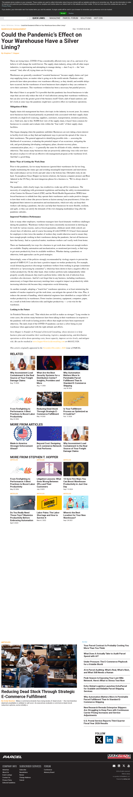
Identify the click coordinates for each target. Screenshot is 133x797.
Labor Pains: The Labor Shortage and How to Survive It (48, 515)
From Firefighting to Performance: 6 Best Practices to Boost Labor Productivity (22, 413)
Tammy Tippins (10, 701)
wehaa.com (126, 779)
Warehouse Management (13, 29)
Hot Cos (98, 18)
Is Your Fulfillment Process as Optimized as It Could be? (75, 411)
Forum (47, 766)
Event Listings (7, 775)
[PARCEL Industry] (12, 757)
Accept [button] (63, 13)
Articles (36, 424)
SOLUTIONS (86, 18)
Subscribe (22, 770)
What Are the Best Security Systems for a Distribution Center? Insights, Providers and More (48, 377)
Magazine (55, 18)
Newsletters (23, 772)
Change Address (25, 777)
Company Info (9, 766)
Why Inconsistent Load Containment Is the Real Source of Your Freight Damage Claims (22, 376)
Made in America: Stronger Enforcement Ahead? (21, 446)
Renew (21, 775)
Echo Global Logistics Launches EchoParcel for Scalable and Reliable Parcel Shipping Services (105, 688)
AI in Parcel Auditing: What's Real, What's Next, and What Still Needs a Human (107, 671)
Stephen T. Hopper (11, 53)
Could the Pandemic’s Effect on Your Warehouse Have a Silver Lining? (41, 40)
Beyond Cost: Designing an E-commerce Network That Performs (49, 446)
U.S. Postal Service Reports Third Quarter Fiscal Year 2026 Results (104, 722)
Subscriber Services (30, 766)
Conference (48, 770)
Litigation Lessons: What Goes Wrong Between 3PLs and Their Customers (49, 483)
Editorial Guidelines (8, 783)
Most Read (84, 642)
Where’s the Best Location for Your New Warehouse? (74, 515)
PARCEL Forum (70, 18)
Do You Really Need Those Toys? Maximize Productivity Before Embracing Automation (21, 516)
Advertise (5, 770)
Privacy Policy (6, 6)
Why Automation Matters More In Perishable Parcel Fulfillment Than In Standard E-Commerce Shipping (74, 379)
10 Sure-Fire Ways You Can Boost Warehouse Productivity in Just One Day (75, 483)
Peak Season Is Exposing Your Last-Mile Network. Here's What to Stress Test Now (104, 679)
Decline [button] (71, 13)
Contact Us (6, 777)
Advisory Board (49, 772)
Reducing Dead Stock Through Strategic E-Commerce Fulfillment (48, 411)
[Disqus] (50, 555)
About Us (5, 772)
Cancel (21, 780)
